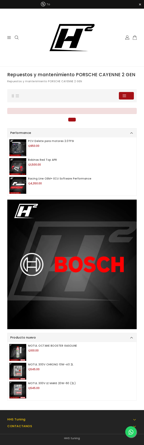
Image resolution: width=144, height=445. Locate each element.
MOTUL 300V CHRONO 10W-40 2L (51, 364)
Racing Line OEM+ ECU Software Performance (60, 178)
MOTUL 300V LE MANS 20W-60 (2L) (52, 383)
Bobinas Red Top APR (42, 159)
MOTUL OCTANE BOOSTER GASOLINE (52, 345)
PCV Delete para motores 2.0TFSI (51, 141)
